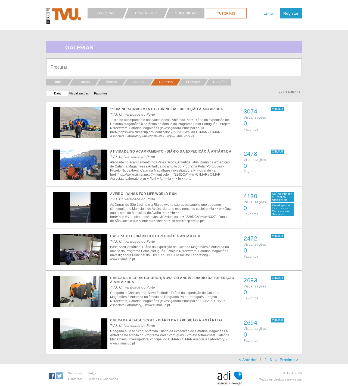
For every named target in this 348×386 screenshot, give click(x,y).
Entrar (269, 13)
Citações (220, 82)
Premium (193, 82)
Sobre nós (75, 373)
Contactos (75, 379)
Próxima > (289, 359)
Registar (291, 13)
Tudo (57, 82)
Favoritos (101, 93)
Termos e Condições (103, 379)
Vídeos (111, 82)
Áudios (138, 82)
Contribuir (146, 13)
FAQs (92, 373)
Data (57, 93)
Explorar (105, 13)
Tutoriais (226, 13)
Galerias (166, 82)
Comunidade (187, 13)
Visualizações (79, 93)
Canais (84, 82)
